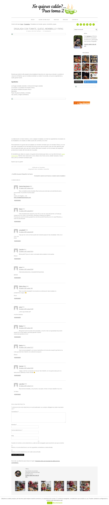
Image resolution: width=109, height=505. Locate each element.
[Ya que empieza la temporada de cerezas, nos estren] (85, 67)
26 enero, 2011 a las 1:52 (26, 328)
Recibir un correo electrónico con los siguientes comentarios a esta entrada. (32, 447)
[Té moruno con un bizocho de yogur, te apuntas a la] (77, 75)
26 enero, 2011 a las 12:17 (26, 347)
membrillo (46, 169)
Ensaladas (42, 167)
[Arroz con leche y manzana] (85, 486)
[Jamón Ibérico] (59, 486)
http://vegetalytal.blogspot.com (22, 197)
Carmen (21, 366)
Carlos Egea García (24, 186)
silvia (20, 267)
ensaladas (40, 169)
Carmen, (89, 36)
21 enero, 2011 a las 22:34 (26, 232)
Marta (20, 209)
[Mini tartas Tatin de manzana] (46, 486)
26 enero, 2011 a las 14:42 (26, 368)
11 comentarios (47, 31)
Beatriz (21, 345)
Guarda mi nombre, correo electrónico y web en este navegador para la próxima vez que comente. (37, 443)
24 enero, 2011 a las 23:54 (26, 269)
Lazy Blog (21, 384)
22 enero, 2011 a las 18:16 (26, 251)
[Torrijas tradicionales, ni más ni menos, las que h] (85, 75)
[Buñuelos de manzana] (33, 486)
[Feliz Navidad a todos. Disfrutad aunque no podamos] (85, 59)
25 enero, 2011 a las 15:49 (26, 309)
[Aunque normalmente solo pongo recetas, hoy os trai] (94, 75)
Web (12, 435)
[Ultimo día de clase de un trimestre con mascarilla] (94, 59)
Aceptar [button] (49, 502)
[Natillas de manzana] (72, 486)
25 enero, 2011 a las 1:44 (26, 288)
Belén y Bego (22, 286)
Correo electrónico (16, 430)
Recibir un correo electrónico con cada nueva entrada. (26, 451)
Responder (17, 200)
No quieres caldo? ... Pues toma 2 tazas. (54, 8)
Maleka (21, 326)
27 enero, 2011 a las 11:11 (26, 386)
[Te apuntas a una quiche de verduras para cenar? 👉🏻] (94, 67)
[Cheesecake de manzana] (20, 486)
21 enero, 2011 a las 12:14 (26, 188)
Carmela (21, 249)
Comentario (15, 411)
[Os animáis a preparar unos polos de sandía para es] (77, 67)
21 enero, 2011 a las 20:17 (26, 211)
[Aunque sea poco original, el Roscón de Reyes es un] (77, 59)
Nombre (14, 424)
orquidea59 (22, 230)
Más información (57, 502)
